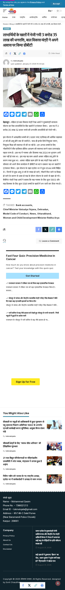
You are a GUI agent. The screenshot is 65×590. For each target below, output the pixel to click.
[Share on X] (15, 53)
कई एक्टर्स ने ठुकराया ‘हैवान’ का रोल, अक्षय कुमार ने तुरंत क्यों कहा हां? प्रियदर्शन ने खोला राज (48, 557)
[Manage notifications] (57, 583)
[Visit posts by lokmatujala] (6, 62)
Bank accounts (24, 205)
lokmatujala (18, 61)
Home (5, 24)
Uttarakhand (44, 213)
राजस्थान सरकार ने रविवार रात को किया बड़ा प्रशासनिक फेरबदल (31, 283)
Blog (12, 24)
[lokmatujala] (12, 11)
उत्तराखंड (7, 29)
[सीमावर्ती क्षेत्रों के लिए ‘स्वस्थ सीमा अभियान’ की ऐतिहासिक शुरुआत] (54, 446)
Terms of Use (8, 5)
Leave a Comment (50, 241)
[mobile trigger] (5, 11)
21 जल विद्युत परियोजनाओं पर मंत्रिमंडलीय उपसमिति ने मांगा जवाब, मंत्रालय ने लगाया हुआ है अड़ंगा (22, 461)
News (33, 213)
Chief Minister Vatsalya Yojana (19, 209)
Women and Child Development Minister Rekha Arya (31, 217)
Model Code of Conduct (15, 213)
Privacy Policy (35, 2)
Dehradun (42, 209)
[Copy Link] (20, 53)
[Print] (24, 53)
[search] (44, 10)
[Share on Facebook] (10, 53)
